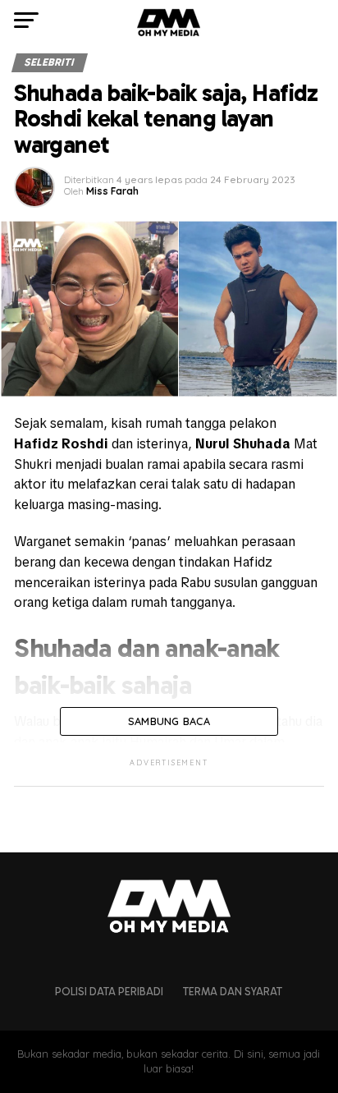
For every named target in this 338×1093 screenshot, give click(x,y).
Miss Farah (112, 191)
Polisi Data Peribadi (109, 991)
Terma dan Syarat (232, 991)
